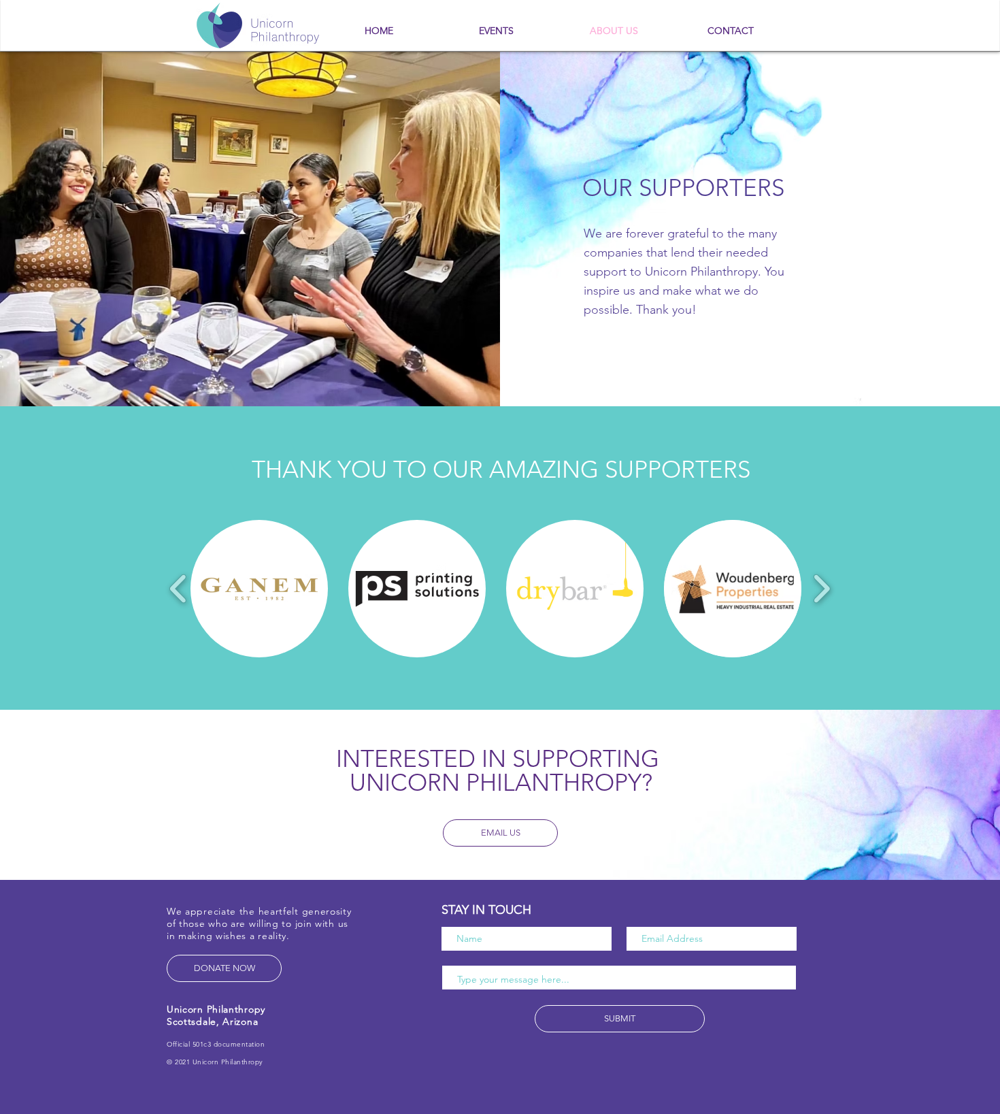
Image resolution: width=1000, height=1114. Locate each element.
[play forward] (821, 588)
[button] (259, 588)
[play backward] (178, 588)
